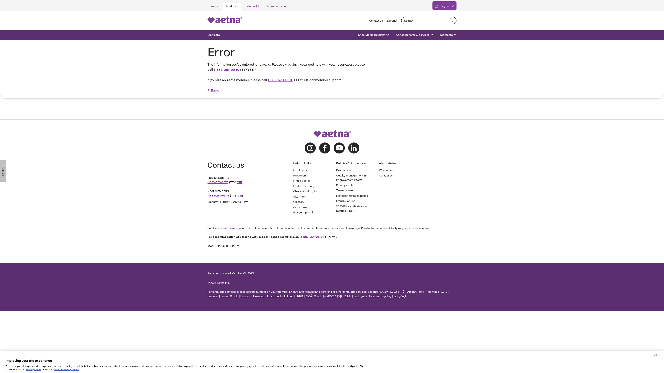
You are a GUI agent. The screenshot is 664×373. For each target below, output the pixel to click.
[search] (451, 20)
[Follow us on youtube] (339, 148)
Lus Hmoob (274, 296)
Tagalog (386, 296)
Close (657, 355)
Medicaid (253, 6)
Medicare (232, 6)
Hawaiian (259, 296)
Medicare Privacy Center (66, 369)
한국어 (318, 296)
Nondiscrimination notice (352, 195)
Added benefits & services (413, 34)
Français (213, 296)
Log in (445, 6)
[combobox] (428, 20)
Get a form (300, 207)
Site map (299, 196)
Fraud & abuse (345, 201)
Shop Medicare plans (371, 34)
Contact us (376, 20)
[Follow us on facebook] (324, 148)
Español (392, 20)
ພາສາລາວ (330, 296)
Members (446, 34)
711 (239, 182)
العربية (394, 291)
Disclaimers (343, 170)
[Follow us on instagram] (310, 148)
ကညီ (309, 296)
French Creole (229, 296)
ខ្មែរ (340, 296)
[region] (332, 362)
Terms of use (344, 190)
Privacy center (345, 185)
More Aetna (274, 6)
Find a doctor (301, 180)
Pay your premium (305, 212)
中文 (402, 291)
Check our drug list (305, 191)
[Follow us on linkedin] (353, 148)
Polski (348, 296)
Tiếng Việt (399, 296)
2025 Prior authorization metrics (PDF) (351, 208)
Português (360, 296)
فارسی (444, 291)
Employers (300, 170)
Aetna (214, 6)
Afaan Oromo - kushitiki (422, 291)
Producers (300, 175)
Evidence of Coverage (227, 228)
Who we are (386, 170)
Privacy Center (33, 369)
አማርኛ (384, 291)
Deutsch (245, 296)
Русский (374, 296)
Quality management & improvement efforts (351, 178)
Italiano (288, 296)
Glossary (299, 201)
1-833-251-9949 (226, 69)
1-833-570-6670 (280, 80)
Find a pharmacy (304, 186)
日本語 (299, 296)
